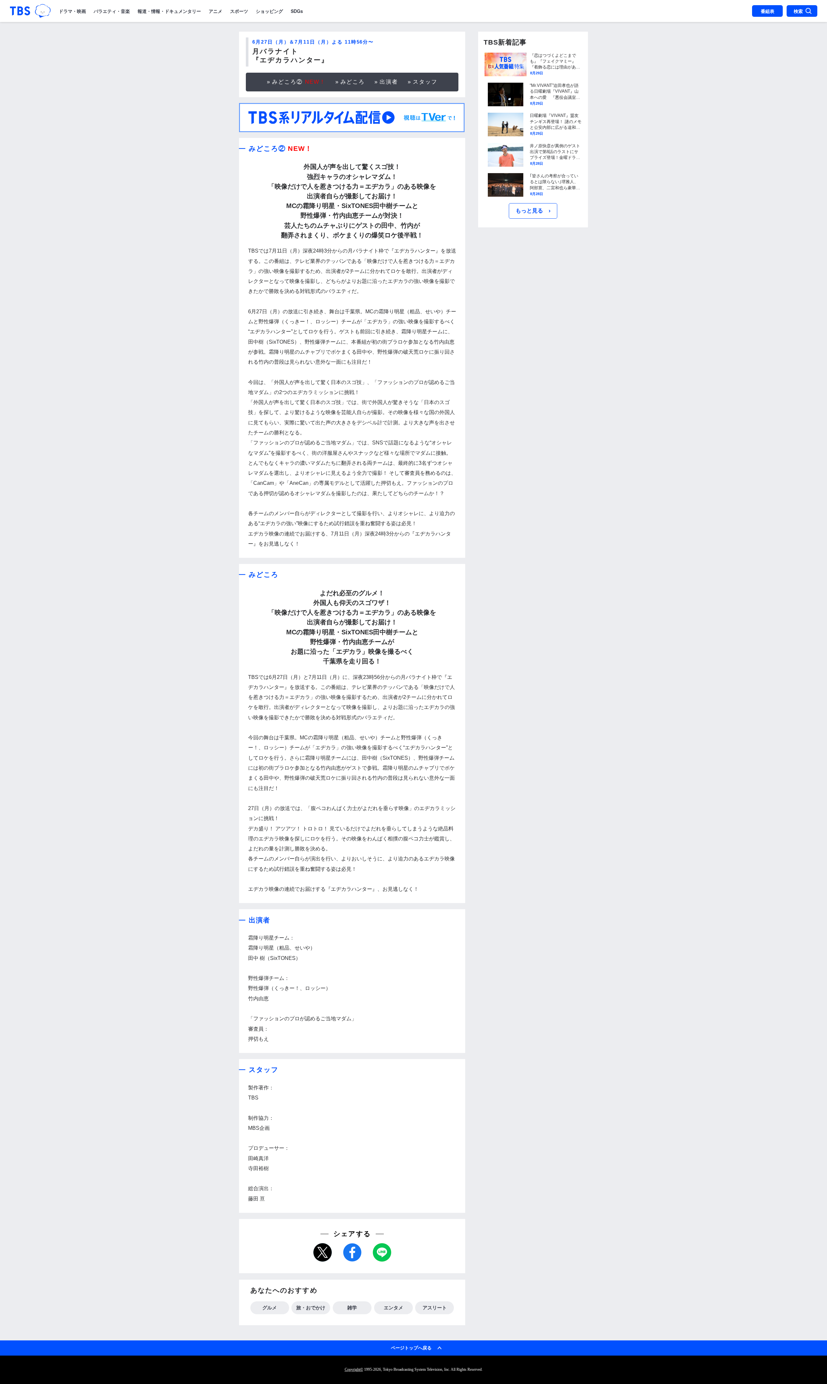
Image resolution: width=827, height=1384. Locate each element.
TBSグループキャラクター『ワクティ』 (43, 11)
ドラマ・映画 (72, 11)
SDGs (297, 11)
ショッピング (269, 11)
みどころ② (298, 81)
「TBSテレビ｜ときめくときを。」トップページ (20, 11)
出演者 (389, 81)
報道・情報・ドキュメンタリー (169, 11)
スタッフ (425, 81)
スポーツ (239, 11)
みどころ (352, 81)
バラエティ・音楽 (112, 11)
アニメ (215, 11)
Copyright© (354, 1369)
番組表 (767, 11)
